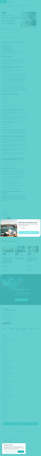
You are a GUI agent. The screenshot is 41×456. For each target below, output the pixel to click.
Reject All (14, 451)
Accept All (21, 451)
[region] (14, 448)
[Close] (39, 221)
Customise (7, 451)
